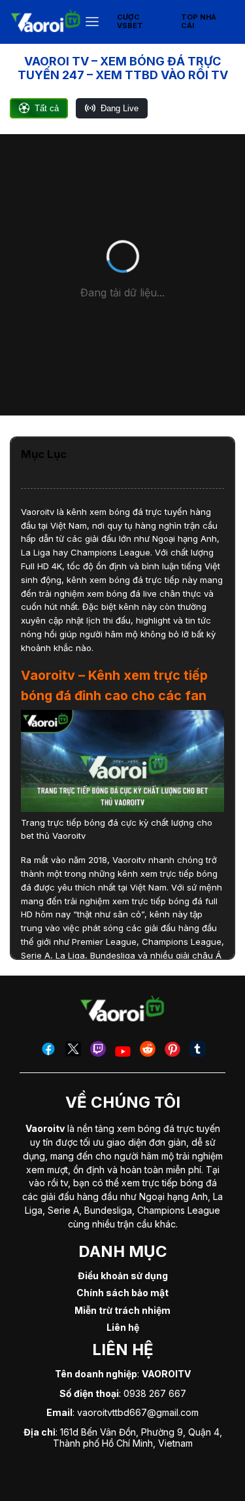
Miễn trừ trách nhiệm (122, 1310)
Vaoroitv (37, 511)
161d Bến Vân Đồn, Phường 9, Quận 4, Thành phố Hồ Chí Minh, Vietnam (137, 1437)
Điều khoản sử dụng (123, 1275)
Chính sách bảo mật (122, 1292)
